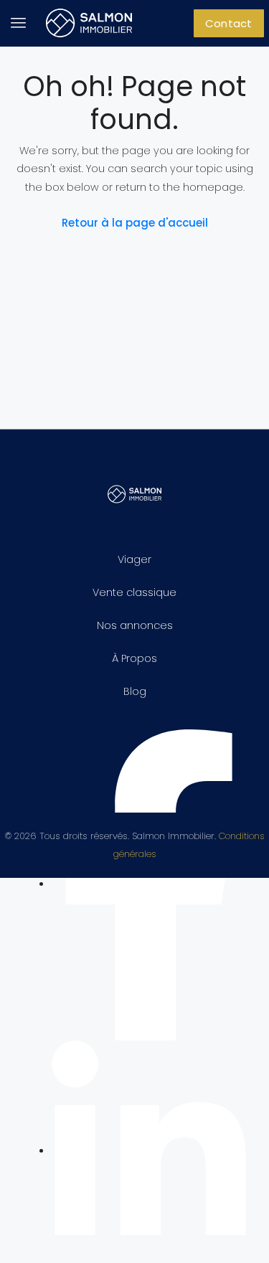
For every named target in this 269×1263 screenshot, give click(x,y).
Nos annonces (135, 625)
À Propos (134, 658)
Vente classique (134, 592)
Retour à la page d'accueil (135, 222)
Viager (134, 559)
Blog (134, 691)
